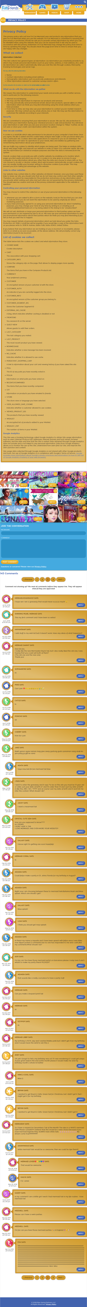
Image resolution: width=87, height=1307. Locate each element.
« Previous (28, 579)
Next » (60, 579)
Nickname (5, 530)
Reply (80, 605)
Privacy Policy (40, 567)
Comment (5, 538)
